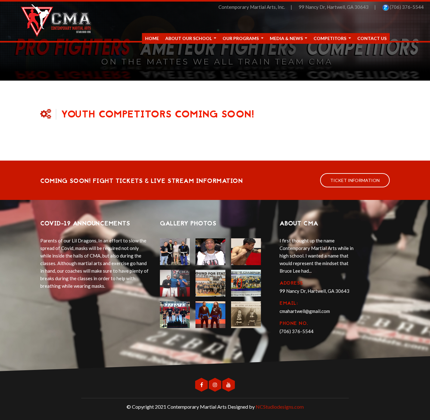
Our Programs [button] (241, 38)
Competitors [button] (330, 38)
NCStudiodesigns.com (280, 407)
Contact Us (372, 38)
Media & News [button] (287, 38)
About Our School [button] (189, 38)
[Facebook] (202, 385)
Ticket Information (355, 180)
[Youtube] (228, 385)
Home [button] (152, 38)
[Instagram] (215, 385)
